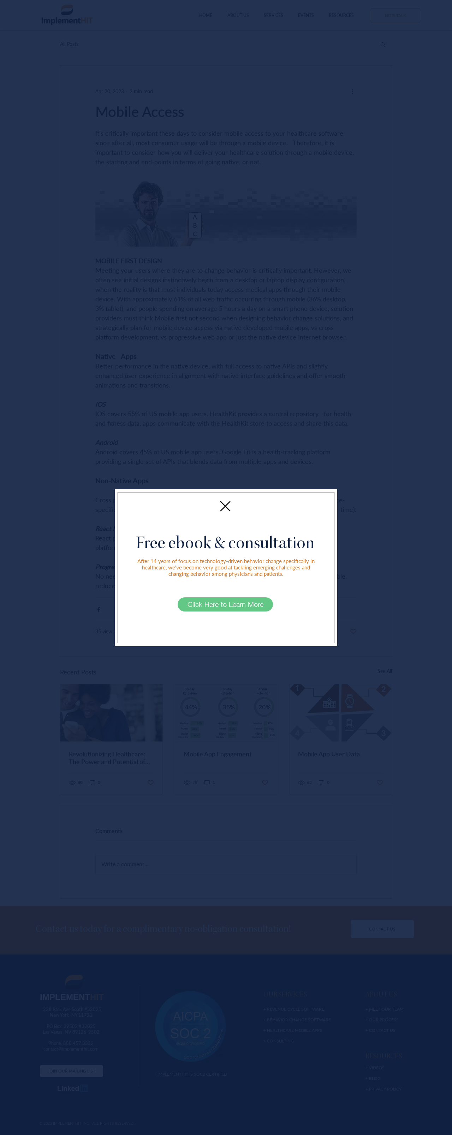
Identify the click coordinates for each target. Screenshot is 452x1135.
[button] (225, 506)
